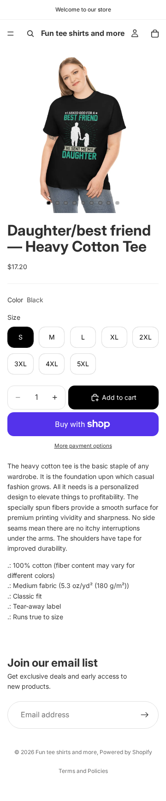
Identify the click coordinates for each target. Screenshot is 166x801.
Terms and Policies (83, 770)
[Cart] (155, 33)
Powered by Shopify (126, 752)
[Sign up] (144, 715)
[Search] (30, 33)
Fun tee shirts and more (66, 752)
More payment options (83, 446)
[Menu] (10, 33)
